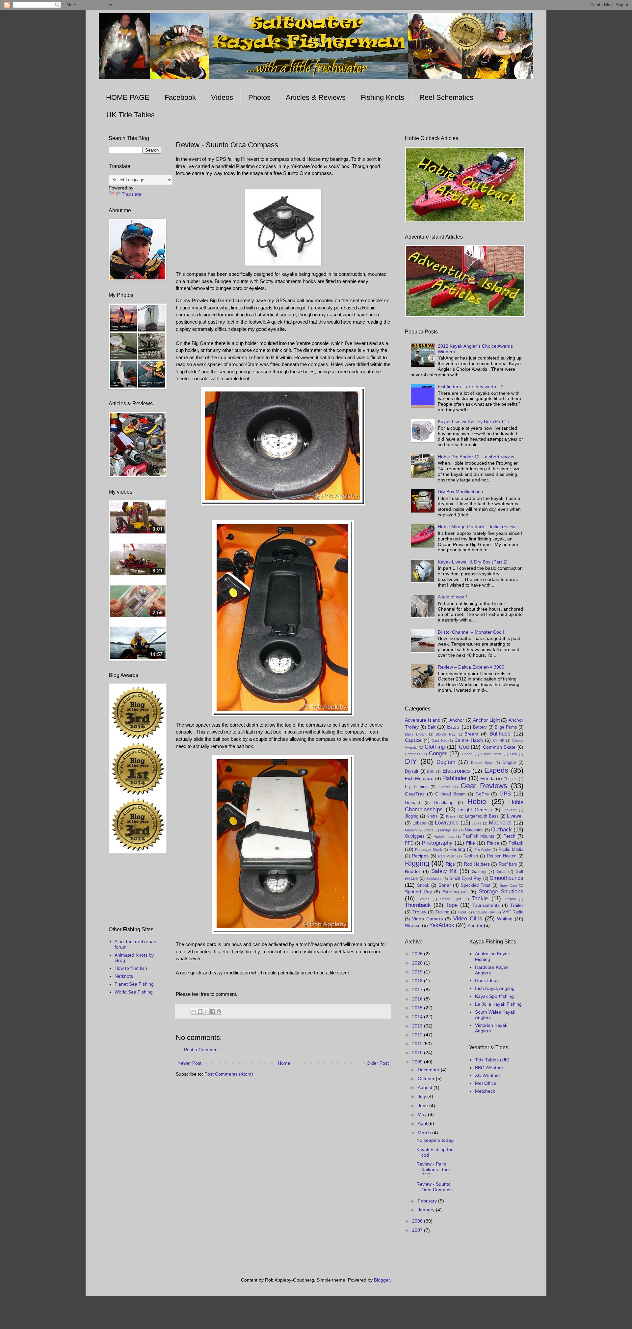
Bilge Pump (506, 727)
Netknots (124, 976)
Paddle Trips (444, 836)
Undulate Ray (484, 912)
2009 (418, 1061)
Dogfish (445, 762)
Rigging (417, 863)
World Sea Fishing (134, 992)
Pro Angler (482, 850)
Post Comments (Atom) (228, 1074)
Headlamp (443, 802)
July (422, 1096)
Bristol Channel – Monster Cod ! (471, 632)
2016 (418, 998)
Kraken (452, 816)
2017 (418, 989)
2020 (418, 963)
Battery (480, 727)
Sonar (444, 885)
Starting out (455, 891)
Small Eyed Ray (465, 878)
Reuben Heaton (502, 856)
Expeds (496, 770)
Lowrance (447, 823)
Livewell (515, 816)
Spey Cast (508, 885)
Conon (467, 754)
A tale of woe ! (452, 596)
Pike (470, 843)
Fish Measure (419, 778)
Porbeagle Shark (428, 850)
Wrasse (413, 925)
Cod (464, 747)
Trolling (442, 912)
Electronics (456, 771)
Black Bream (416, 734)
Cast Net (439, 740)
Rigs (450, 864)
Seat (501, 871)
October (427, 1078)
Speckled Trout (475, 885)
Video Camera (427, 918)
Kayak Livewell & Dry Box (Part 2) (473, 561)
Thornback (418, 905)
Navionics (474, 830)
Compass (412, 754)
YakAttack (441, 925)
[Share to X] (206, 1011)
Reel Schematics (446, 97)
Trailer (516, 905)
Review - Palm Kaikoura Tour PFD (433, 1169)
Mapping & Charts (419, 830)
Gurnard (412, 802)
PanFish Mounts (478, 836)
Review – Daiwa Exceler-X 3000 (471, 667)
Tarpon (510, 899)
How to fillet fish (131, 968)
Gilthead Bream (450, 794)
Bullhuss (500, 734)
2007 (418, 1230)
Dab (513, 754)
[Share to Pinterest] (219, 1011)
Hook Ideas (487, 980)
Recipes (420, 855)
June (423, 1105)
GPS (505, 794)
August (426, 1087)
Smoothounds (506, 878)
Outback (501, 829)
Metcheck (485, 1091)
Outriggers (415, 836)
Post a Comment (201, 1049)
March (425, 1132)
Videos (222, 97)
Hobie (476, 801)
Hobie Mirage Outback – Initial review (476, 526)
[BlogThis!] (200, 1011)
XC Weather (487, 1075)
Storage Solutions (501, 891)
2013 (418, 1025)
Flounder (511, 779)
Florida (487, 778)
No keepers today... (436, 1140)
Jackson (509, 810)
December (429, 1069)
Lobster (419, 823)
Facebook (180, 97)
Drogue (509, 762)
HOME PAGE (127, 97)
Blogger (382, 1280)
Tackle (480, 898)
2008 (418, 1221)
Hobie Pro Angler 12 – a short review (476, 456)
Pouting (457, 849)
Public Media (510, 849)
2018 (418, 980)
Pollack (516, 843)
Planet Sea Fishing (134, 984)
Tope (452, 905)
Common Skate (499, 747)
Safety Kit (444, 871)
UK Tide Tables (130, 115)
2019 (418, 971)
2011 (417, 1043)
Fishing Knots (382, 97)
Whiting (505, 918)
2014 (418, 1016)
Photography (437, 843)
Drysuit (411, 771)
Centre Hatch (469, 740)
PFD (409, 843)
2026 (418, 953)
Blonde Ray (446, 734)
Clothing (435, 747)
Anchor (456, 720)
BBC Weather (489, 1067)
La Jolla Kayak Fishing (498, 1004)
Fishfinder (454, 778)
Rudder (412, 871)
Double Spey (482, 763)
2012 (418, 1034)
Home (284, 1063)
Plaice (493, 843)
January (427, 1209)
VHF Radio (512, 912)
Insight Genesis (475, 809)
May (423, 1114)
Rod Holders (477, 864)
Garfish (444, 787)
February (428, 1200)
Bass (453, 727)
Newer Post (189, 1063)
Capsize (413, 740)
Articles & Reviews (316, 97)
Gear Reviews (484, 786)
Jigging (411, 816)
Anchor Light (486, 720)
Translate (131, 194)
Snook (423, 885)
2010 (418, 1052)
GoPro (482, 793)
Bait (431, 727)
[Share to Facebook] (212, 1011)
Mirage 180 (449, 830)
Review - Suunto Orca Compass (434, 1186)
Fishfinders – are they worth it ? (471, 386)
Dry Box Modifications (460, 491)
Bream (471, 734)
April (423, 1123)
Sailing (479, 871)
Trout (462, 912)
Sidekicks (434, 879)
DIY (411, 761)
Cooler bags (491, 754)
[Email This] (194, 1011)
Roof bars (508, 864)
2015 (418, 1007)
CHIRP (498, 740)
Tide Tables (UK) (492, 1059)
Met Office (485, 1083)
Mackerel (500, 823)
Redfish (470, 856)
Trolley (419, 911)
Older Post (378, 1063)
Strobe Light (450, 899)
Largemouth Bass (482, 816)
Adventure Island (422, 720)
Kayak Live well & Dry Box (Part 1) (473, 421)
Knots (432, 816)
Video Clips (467, 918)
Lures (477, 823)
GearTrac (415, 793)
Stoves (424, 899)
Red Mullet (447, 856)
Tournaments (486, 905)
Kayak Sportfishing (494, 996)
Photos (259, 97)
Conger (438, 753)
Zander (475, 925)
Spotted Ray (418, 891)
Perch (509, 836)
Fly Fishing (416, 787)
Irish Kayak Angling (494, 988)
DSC (430, 771)
